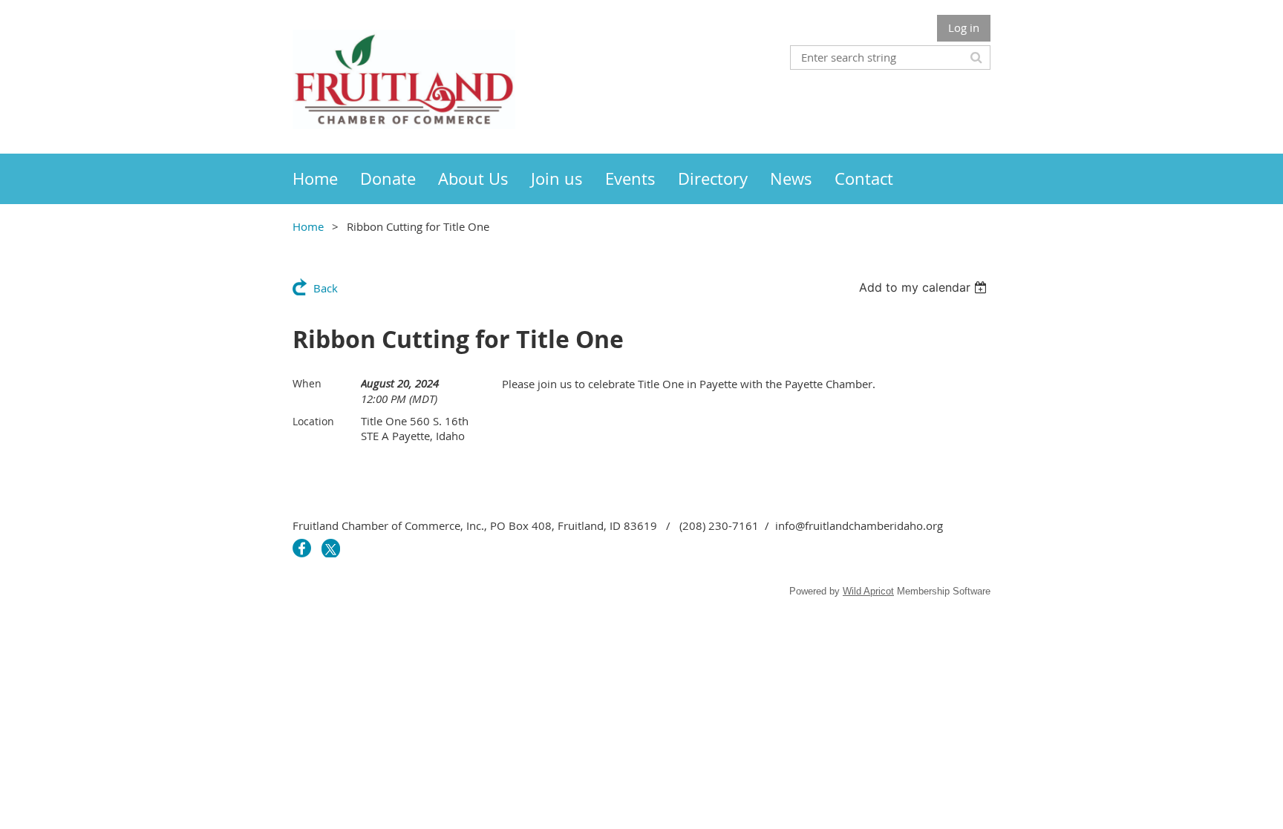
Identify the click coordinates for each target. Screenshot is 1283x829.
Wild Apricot (868, 591)
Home (308, 226)
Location (313, 421)
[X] (330, 548)
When (307, 383)
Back (325, 288)
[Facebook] (302, 548)
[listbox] (924, 287)
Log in (963, 27)
